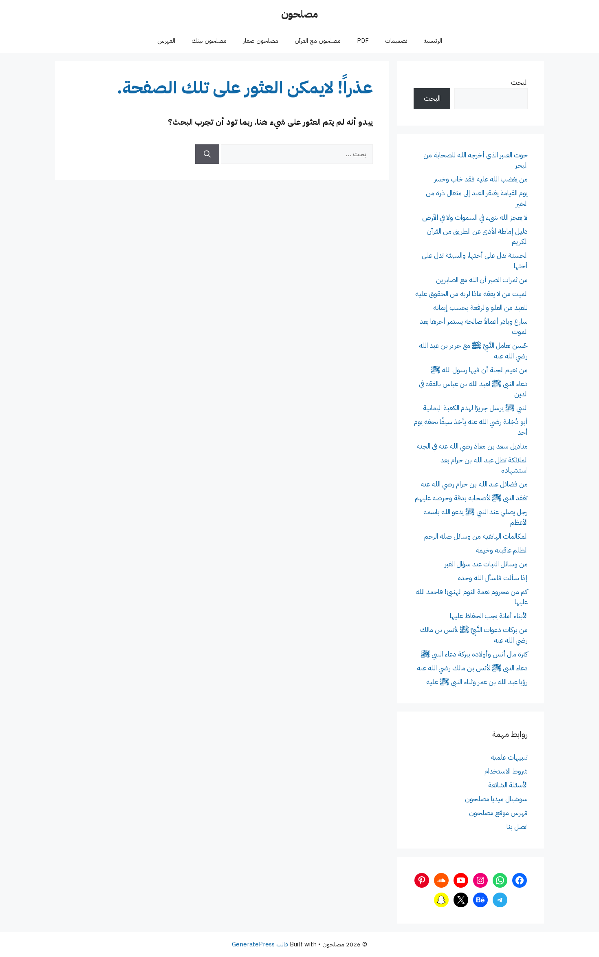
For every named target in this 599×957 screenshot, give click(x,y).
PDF (363, 40)
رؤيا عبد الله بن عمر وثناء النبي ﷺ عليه (477, 682)
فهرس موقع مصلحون (498, 813)
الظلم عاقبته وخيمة (502, 550)
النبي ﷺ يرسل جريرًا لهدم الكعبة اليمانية (475, 408)
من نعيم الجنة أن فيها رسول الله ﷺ (479, 370)
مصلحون (299, 14)
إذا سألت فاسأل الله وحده (493, 578)
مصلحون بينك (209, 40)
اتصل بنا (517, 827)
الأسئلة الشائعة (508, 785)
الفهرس (166, 40)
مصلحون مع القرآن (318, 40)
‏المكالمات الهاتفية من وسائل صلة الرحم (476, 536)
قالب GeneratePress (260, 944)
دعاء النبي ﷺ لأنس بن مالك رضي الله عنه (472, 668)
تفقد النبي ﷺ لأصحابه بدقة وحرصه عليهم (471, 498)
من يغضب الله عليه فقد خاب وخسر (481, 179)
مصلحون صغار (260, 40)
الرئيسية (432, 40)
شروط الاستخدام (506, 771)
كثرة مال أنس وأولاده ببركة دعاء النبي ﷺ (474, 654)
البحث (519, 82)
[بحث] (207, 154)
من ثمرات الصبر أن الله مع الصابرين (482, 280)
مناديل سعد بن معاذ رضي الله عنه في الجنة (472, 446)
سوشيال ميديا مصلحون (496, 799)
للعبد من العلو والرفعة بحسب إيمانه (480, 308)
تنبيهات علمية (509, 757)
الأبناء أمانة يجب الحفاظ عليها (489, 616)
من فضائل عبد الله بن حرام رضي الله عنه (474, 484)
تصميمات (396, 40)
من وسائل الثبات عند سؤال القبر (486, 564)
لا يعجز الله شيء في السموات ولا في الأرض (475, 217)
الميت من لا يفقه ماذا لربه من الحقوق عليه (471, 294)
